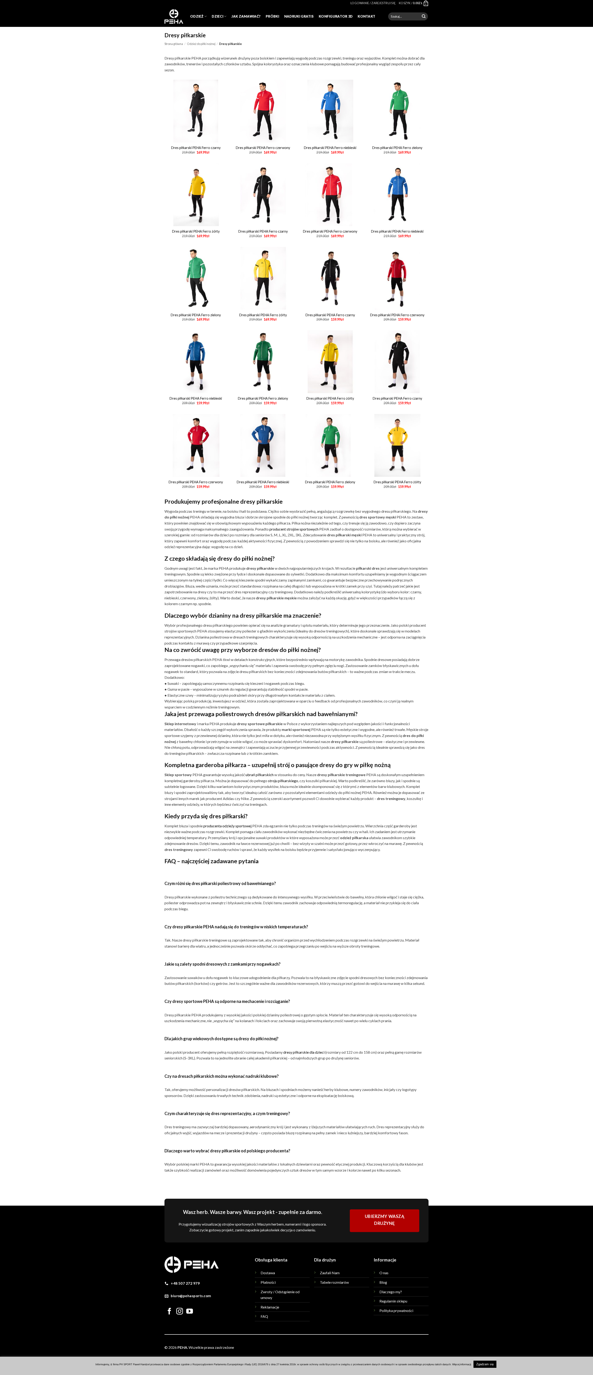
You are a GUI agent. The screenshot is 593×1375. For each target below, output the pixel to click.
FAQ (264, 1316)
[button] (373, 3)
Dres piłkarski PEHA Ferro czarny (196, 148)
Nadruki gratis (299, 16)
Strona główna (173, 44)
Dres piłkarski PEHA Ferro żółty (196, 231)
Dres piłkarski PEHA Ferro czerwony (263, 148)
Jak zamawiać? (246, 16)
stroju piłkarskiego (283, 780)
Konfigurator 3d (336, 16)
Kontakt (366, 16)
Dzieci (217, 16)
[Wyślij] (424, 16)
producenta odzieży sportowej (227, 826)
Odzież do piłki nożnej (201, 44)
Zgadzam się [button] (485, 1364)
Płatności (268, 1282)
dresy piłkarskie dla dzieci (304, 1052)
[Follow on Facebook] (169, 1311)
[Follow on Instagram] (179, 1311)
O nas (383, 1273)
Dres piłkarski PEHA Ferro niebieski (330, 148)
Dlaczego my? (390, 1292)
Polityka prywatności (396, 1310)
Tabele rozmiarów (334, 1282)
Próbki (272, 16)
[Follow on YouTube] (189, 1311)
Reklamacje (270, 1307)
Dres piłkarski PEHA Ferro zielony (397, 148)
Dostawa (268, 1273)
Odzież (197, 16)
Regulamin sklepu (393, 1301)
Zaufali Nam (330, 1273)
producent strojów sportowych (294, 529)
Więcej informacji (461, 1364)
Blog (383, 1282)
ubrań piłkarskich (260, 774)
